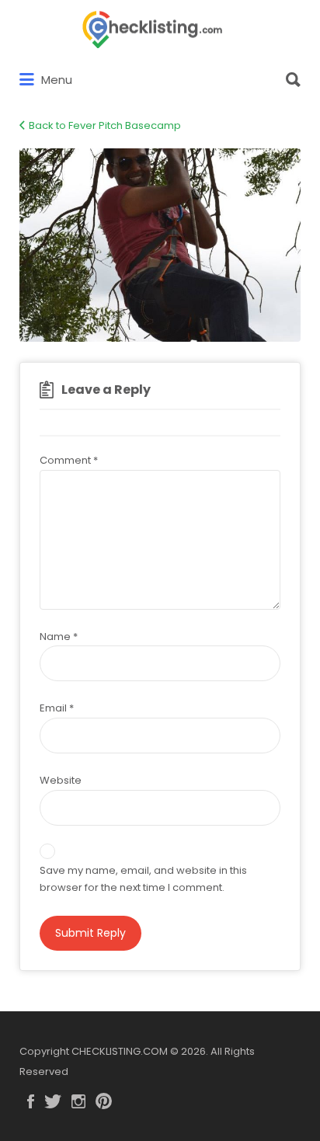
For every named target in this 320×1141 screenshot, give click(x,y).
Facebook (30, 1101)
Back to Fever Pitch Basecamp (105, 125)
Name (59, 636)
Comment (69, 460)
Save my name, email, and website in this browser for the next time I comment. (143, 879)
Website (61, 780)
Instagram (78, 1101)
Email (57, 708)
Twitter (52, 1101)
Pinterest (104, 1101)
